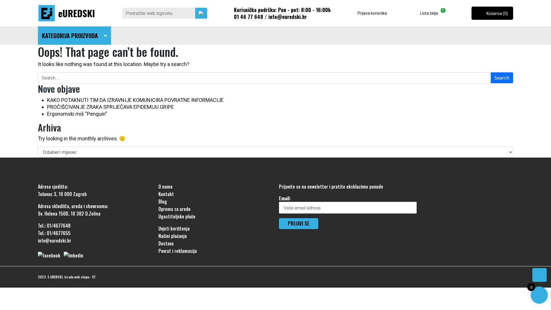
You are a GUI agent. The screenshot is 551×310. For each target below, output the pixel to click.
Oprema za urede (174, 209)
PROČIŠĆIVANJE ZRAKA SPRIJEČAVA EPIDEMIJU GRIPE (110, 107)
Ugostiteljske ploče (176, 216)
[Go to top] (539, 275)
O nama (165, 186)
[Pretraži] (201, 13)
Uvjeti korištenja (174, 228)
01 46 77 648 (248, 16)
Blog (162, 201)
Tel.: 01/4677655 (54, 233)
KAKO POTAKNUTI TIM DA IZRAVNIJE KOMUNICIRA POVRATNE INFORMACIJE (135, 100)
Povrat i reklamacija (177, 250)
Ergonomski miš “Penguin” (77, 114)
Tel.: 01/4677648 (54, 225)
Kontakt (166, 194)
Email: (285, 198)
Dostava (166, 243)
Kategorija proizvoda (70, 35)
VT (94, 276)
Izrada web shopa (76, 276)
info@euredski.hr (287, 16)
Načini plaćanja (172, 235)
